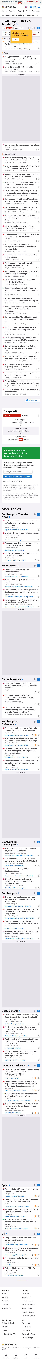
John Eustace (9, 540)
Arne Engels (16, 1060)
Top (4, 28)
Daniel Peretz (19, 855)
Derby (22, 1024)
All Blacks (8, 1196)
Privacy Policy (28, 489)
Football (21, 11)
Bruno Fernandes (25, 1100)
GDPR (7, 1275)
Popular (16, 28)
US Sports (28, 906)
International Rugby (18, 1196)
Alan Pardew (29, 607)
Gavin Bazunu (24, 576)
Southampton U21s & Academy (13, 15)
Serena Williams (10, 1216)
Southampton (30, 15)
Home (6, 1358)
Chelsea (7, 1024)
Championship (19, 550)
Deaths (26, 1245)
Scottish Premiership (16, 1206)
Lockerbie (8, 1265)
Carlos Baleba (9, 1113)
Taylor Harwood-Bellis (12, 530)
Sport (28, 11)
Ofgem (7, 1255)
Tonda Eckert (21, 560)
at (19, 2)
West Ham (8, 1060)
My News (16, 1358)
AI (6, 11)
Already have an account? (12, 481)
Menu (26, 1358)
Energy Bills (14, 1255)
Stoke (27, 431)
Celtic (16, 576)
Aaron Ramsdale (10, 888)
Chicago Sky (18, 1228)
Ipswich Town (23, 1036)
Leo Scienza (9, 597)
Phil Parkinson (9, 1048)
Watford (14, 422)
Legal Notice (7, 490)
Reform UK (13, 1275)
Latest (9, 28)
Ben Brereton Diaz (10, 560)
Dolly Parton (19, 1245)
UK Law (20, 1275)
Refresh (36, 1358)
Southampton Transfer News (24, 586)
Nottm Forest (9, 1078)
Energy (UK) (22, 1255)
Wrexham (18, 1048)
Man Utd (17, 1113)
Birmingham (15, 1024)
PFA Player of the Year (11, 1100)
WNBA (26, 1228)
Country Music (9, 1245)
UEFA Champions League (13, 1090)
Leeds (16, 1078)
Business (12, 11)
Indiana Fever (9, 1228)
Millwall (26, 440)
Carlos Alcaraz (20, 1216)
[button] (21, 28)
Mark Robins (14, 1036)
